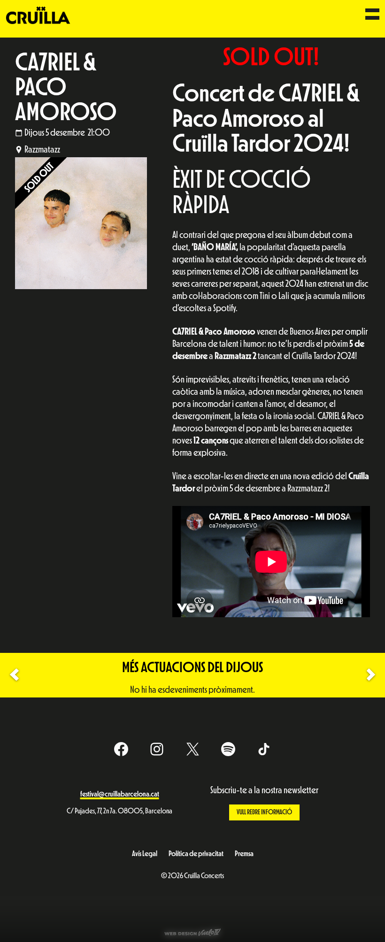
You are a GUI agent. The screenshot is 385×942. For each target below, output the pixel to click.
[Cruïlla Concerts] (39, 14)
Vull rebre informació (264, 812)
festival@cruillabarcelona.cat (119, 794)
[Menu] (372, 15)
